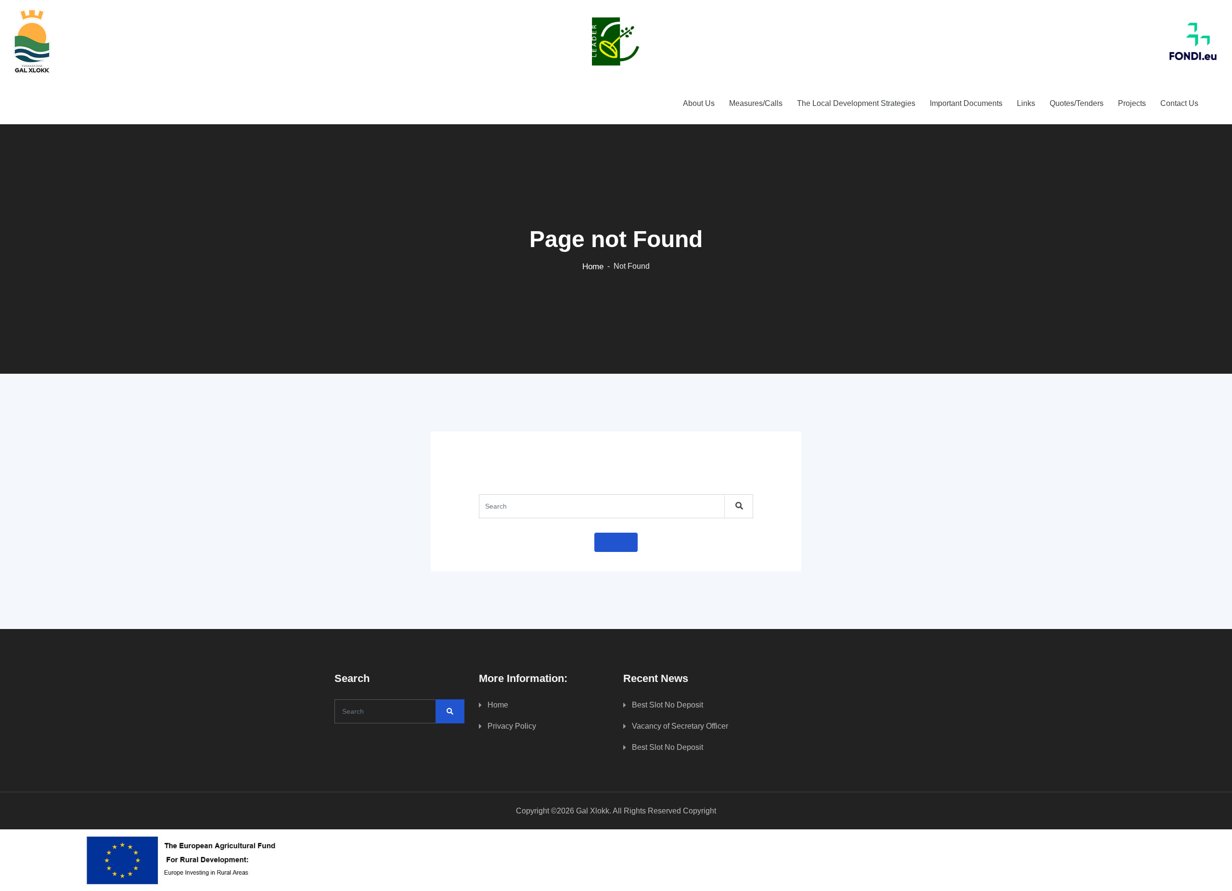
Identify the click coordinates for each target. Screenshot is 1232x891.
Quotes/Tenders (1077, 103)
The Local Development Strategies (856, 103)
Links (1026, 103)
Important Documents (966, 103)
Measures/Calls (756, 103)
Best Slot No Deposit (667, 705)
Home (592, 266)
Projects (1132, 103)
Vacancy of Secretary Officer (680, 726)
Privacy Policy (512, 726)
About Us (699, 103)
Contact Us (1179, 103)
